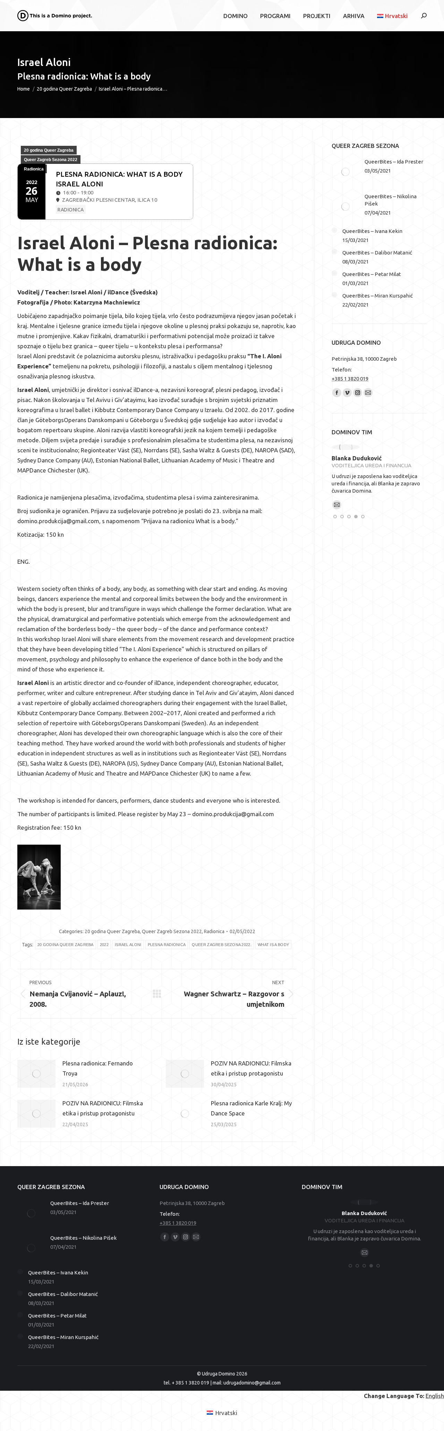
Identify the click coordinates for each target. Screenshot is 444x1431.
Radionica (34, 169)
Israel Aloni (128, 945)
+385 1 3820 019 (350, 379)
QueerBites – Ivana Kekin (372, 231)
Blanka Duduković (357, 458)
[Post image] (36, 1074)
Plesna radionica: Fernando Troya (97, 1068)
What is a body (273, 945)
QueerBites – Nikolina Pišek (391, 200)
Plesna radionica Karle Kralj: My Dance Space (251, 1108)
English (435, 1395)
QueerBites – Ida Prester (394, 162)
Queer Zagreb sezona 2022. (221, 945)
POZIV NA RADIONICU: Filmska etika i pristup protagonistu (251, 1068)
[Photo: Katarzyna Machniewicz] (39, 877)
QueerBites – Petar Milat (371, 274)
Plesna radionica (167, 945)
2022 (104, 945)
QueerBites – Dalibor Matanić (377, 253)
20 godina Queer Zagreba (49, 150)
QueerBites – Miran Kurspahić (377, 296)
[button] (335, 516)
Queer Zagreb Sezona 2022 (50, 159)
